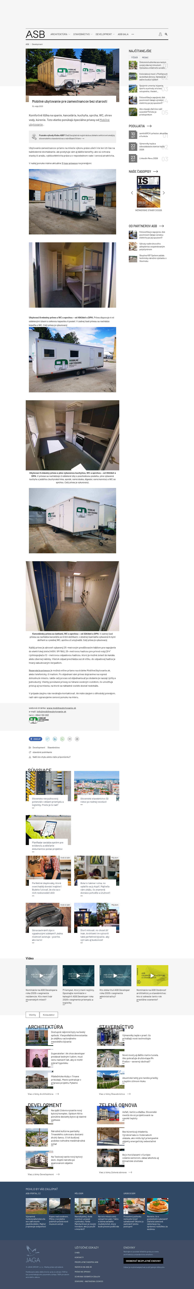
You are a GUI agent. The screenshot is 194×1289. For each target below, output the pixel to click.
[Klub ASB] (160, 34)
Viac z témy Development (41, 1174)
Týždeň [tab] (134, 57)
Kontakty (79, 1257)
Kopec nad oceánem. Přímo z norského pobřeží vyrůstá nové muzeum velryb (58, 1220)
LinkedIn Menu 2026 (148, 158)
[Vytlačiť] (77, 739)
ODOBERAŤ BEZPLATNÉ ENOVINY (143, 1260)
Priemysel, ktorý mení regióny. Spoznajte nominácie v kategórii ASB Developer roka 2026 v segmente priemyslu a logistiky (78, 996)
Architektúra (59, 34)
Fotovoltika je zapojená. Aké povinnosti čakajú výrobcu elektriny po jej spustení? (152, 100)
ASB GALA (123, 34)
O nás (77, 1252)
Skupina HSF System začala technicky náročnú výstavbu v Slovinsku (153, 258)
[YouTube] (62, 739)
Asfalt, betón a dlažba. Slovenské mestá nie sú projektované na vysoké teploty (139, 1115)
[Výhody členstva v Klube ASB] (34, 136)
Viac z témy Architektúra (40, 1094)
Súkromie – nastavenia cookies (89, 1281)
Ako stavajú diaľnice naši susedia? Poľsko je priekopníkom (150, 112)
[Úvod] (35, 34)
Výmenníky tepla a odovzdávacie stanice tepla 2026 (151, 146)
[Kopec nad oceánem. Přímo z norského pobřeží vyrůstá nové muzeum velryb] (59, 1206)
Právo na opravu (82, 1272)
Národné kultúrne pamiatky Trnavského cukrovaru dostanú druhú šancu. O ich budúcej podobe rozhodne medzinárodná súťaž (68, 1137)
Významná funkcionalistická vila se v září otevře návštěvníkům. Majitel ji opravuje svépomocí (36, 1221)
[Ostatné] (133, 34)
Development (104, 34)
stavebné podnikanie (42, 752)
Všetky (32, 1014)
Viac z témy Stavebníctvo (112, 1094)
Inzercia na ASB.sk (83, 1267)
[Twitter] (47, 739)
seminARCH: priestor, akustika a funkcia (153, 134)
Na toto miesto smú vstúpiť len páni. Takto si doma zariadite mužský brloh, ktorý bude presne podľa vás (108, 1221)
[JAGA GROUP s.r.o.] (33, 1254)
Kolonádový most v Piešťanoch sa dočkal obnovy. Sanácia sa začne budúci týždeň (153, 77)
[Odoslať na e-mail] (70, 739)
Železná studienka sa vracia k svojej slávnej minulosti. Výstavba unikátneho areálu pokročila (152, 65)
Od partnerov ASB (143, 226)
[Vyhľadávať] (166, 34)
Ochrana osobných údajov (87, 1276)
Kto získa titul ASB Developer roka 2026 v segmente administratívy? (115, 993)
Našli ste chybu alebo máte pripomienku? (51, 757)
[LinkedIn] (55, 739)
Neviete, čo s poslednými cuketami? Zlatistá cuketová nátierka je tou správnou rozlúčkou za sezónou (157, 1222)
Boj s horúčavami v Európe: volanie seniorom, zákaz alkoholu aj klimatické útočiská (140, 1158)
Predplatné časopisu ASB (86, 1262)
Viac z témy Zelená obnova (113, 1172)
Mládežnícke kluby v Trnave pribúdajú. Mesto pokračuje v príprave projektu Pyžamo (66, 1079)
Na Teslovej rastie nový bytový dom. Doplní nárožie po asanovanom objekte (66, 1160)
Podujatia (137, 126)
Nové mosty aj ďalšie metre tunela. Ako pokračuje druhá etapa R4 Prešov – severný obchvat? (140, 1058)
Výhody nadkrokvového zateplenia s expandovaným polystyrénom (152, 246)
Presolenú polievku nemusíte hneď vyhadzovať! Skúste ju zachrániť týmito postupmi (134, 1221)
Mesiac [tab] (145, 57)
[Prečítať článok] (41, 975)
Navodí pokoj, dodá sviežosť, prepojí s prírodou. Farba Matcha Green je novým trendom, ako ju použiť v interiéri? (85, 1222)
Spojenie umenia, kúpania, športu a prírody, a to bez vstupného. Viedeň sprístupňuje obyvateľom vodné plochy (151, 88)
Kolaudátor (49, 1014)
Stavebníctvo (81, 34)
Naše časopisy (140, 171)
